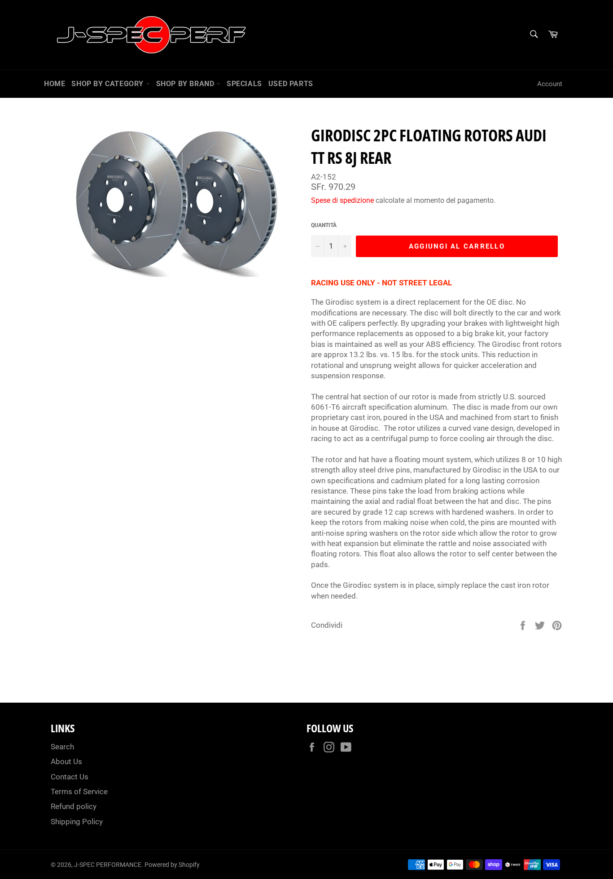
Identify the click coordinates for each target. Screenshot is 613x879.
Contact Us (69, 776)
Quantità (324, 225)
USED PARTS (290, 83)
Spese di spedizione (342, 200)
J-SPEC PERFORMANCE (107, 864)
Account (549, 84)
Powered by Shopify (172, 864)
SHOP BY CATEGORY (108, 83)
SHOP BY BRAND (186, 83)
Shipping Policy (77, 821)
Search (62, 746)
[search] (533, 35)
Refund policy (73, 806)
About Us (66, 761)
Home (54, 83)
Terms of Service (79, 791)
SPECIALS (244, 83)
